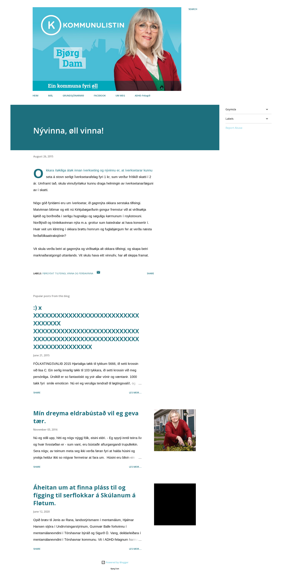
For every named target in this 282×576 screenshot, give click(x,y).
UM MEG (120, 95)
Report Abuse (234, 128)
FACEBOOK (100, 95)
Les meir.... (135, 392)
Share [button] (150, 273)
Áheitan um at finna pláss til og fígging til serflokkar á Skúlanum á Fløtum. (84, 495)
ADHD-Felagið (142, 95)
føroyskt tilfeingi (54, 273)
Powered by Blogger (116, 562)
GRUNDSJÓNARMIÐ (73, 95)
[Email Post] (98, 273)
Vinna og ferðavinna (80, 273)
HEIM (35, 95)
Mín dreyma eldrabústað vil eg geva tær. (86, 417)
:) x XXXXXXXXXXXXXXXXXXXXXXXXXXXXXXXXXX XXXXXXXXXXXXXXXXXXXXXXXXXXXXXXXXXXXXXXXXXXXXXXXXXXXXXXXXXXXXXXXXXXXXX (86, 327)
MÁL (50, 95)
